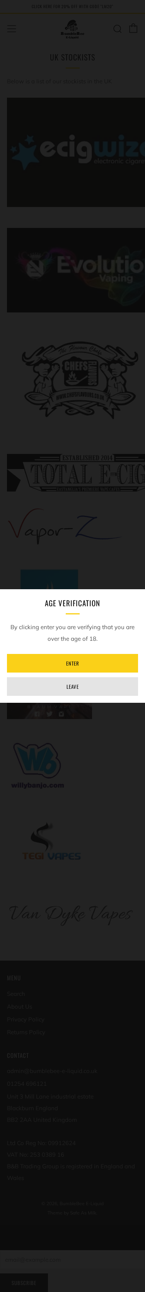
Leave (73, 686)
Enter (72, 663)
